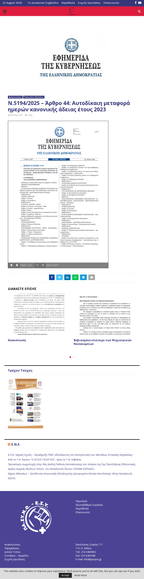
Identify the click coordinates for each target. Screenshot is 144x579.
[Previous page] (11, 265)
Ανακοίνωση (17, 340)
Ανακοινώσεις (15, 97)
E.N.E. (15, 444)
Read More (80, 575)
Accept (65, 575)
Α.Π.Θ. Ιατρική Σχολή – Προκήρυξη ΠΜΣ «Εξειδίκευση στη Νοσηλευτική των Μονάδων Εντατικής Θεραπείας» (70, 454)
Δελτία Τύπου (12, 552)
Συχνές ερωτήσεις (14, 559)
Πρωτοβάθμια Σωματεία (89, 504)
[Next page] (17, 265)
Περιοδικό (81, 501)
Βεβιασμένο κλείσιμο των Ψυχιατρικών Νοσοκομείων (103, 342)
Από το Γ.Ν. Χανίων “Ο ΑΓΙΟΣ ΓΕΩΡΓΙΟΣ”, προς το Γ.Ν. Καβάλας (44, 459)
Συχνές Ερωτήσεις (89, 2)
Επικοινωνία (111, 2)
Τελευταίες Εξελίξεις (34, 97)
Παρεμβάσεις (11, 548)
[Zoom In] (42, 265)
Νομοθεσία (68, 2)
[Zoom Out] (37, 265)
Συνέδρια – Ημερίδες (16, 555)
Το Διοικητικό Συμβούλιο (43, 2)
